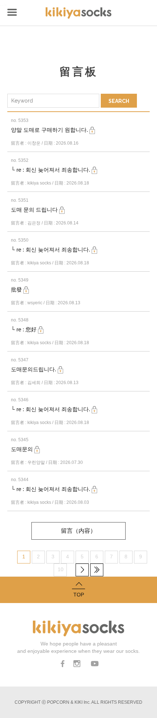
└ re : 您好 (24, 329)
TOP (78, 595)
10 (61, 569)
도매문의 (22, 449)
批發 (17, 289)
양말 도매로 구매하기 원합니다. (50, 130)
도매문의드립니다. (34, 369)
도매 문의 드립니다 (35, 210)
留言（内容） (78, 531)
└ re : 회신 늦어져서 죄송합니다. (51, 170)
